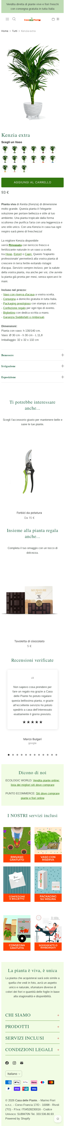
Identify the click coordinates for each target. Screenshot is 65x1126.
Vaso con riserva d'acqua (18, 294)
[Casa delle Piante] (32, 19)
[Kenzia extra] (32, 78)
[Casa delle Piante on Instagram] (16, 1063)
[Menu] (7, 19)
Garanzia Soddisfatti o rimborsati (23, 317)
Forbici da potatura (29, 512)
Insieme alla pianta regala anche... (32, 533)
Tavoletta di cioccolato (29, 641)
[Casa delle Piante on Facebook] (9, 1063)
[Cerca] (14, 19)
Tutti (14, 31)
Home (4, 31)
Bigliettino (9, 312)
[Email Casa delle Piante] (23, 1063)
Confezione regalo (14, 308)
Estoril (18, 254)
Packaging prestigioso (17, 303)
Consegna (9, 299)
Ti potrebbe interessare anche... (33, 405)
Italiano (12, 1073)
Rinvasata (15, 245)
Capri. (28, 254)
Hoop (9, 254)
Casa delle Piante (26, 1100)
